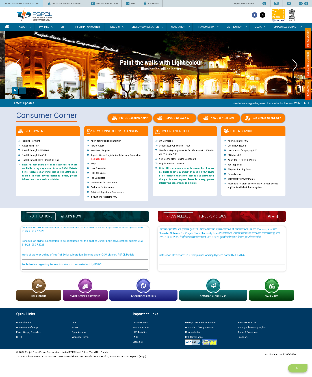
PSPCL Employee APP (178, 118)
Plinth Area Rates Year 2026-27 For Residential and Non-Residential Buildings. (67, 264)
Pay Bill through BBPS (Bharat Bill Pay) (41, 159)
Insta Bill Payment (31, 140)
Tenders (115, 26)
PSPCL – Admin (141, 327)
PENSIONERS (307, 89)
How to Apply (97, 145)
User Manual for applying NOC (242, 150)
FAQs (93, 163)
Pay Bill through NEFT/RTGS (35, 150)
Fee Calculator (98, 177)
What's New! (70, 216)
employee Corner (307, 64)
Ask (298, 368)
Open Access (79, 332)
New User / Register (100, 150)
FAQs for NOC (234, 155)
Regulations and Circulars (171, 163)
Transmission (206, 26)
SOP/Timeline (166, 140)
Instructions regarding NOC (104, 196)
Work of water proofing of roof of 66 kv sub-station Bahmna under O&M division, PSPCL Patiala (78, 244)
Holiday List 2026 (247, 322)
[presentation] (17, 65)
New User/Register (222, 118)
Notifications (41, 216)
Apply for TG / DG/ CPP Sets (242, 159)
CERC (74, 322)
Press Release (178, 216)
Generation (178, 26)
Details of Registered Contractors (107, 192)
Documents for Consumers (104, 182)
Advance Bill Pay (30, 145)
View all (273, 217)
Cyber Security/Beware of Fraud (174, 145)
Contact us (153, 3)
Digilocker (138, 342)
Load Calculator (98, 168)
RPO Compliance (194, 337)
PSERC (75, 327)
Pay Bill (44, 26)
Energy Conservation (145, 26)
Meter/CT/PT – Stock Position (200, 322)
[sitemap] (289, 3)
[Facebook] (254, 15)
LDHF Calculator (98, 172)
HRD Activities (140, 332)
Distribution (234, 26)
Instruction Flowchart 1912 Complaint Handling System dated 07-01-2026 (202, 244)
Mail (133, 3)
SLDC (19, 337)
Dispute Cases (140, 322)
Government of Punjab (27, 327)
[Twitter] (262, 15)
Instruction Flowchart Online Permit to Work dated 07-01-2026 (195, 262)
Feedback (243, 337)
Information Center (87, 26)
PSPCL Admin (307, 38)
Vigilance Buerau (80, 337)
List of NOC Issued (237, 145)
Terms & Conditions (248, 332)
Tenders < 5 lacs (212, 216)
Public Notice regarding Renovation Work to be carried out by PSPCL (62, 254)
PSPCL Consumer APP (133, 118)
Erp (63, 26)
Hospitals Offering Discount (199, 327)
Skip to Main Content (244, 3)
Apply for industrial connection (106, 140)
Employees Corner (285, 26)
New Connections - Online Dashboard (177, 158)
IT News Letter (192, 332)
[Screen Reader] (276, 3)
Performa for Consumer (102, 187)
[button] (149, 90)
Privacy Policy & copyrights (252, 327)
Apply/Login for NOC (238, 140)
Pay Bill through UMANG (34, 155)
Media (258, 26)
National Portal (23, 322)
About (23, 26)
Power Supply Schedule (28, 332)
